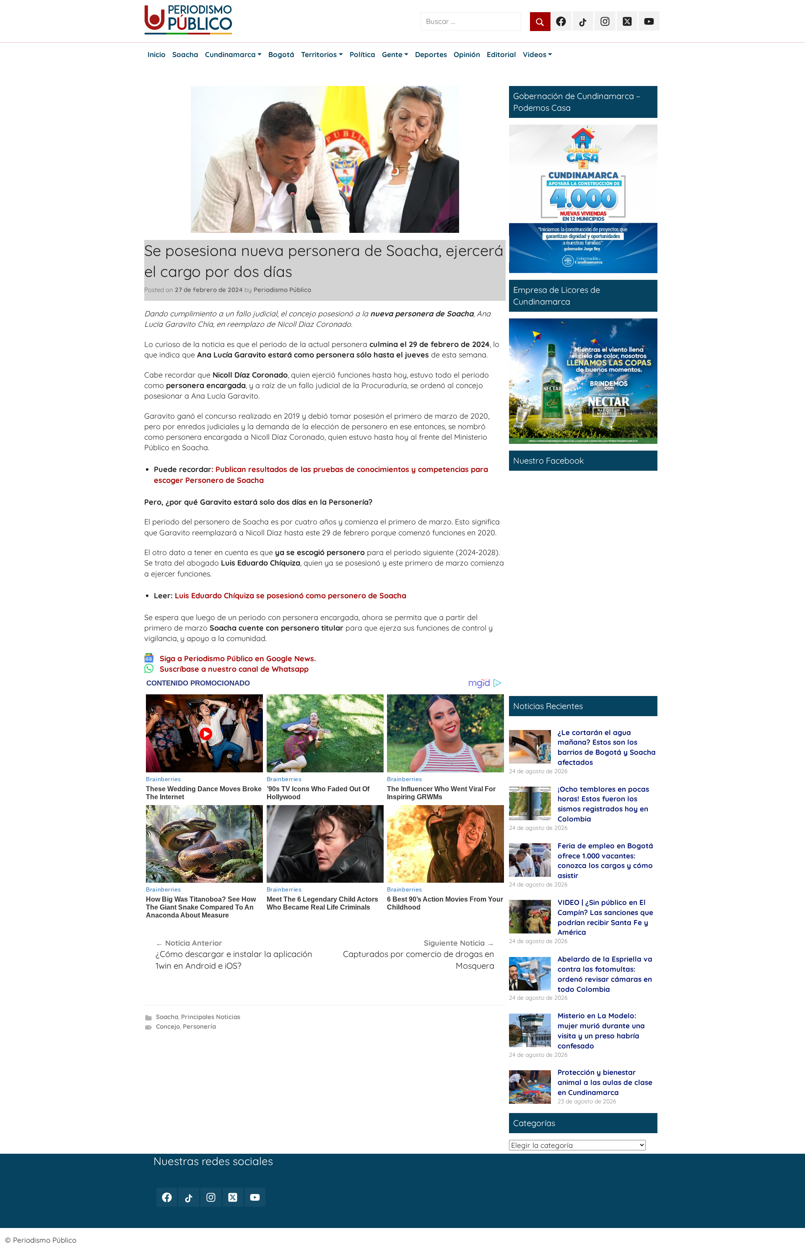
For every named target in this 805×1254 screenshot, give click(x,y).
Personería (199, 1026)
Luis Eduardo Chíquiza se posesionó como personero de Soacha (290, 595)
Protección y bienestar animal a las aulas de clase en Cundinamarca (605, 1082)
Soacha (167, 1017)
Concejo (168, 1026)
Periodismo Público (282, 290)
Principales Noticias (210, 1017)
